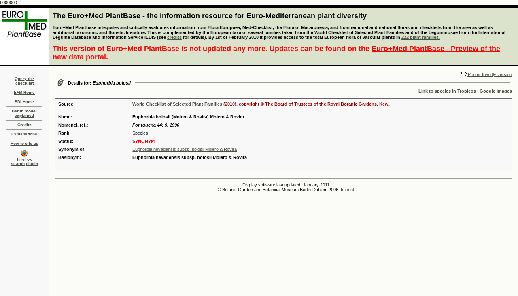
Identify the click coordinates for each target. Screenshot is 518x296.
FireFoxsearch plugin (24, 161)
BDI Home (24, 101)
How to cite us (24, 143)
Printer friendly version (489, 74)
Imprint (347, 189)
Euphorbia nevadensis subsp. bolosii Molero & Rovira (184, 149)
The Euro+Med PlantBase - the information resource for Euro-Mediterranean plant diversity (210, 16)
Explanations (24, 134)
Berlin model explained (24, 113)
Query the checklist (24, 80)
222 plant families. (420, 37)
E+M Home (24, 92)
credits (174, 37)
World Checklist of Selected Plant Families (177, 103)
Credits (24, 125)
